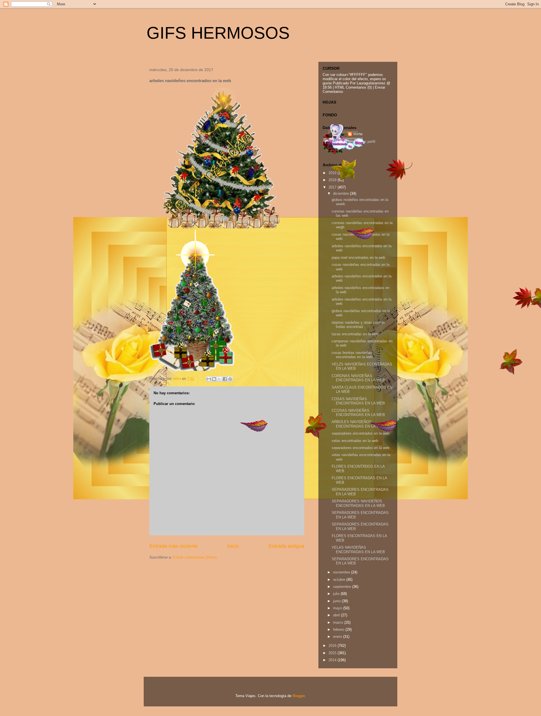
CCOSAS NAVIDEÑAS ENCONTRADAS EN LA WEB (358, 412)
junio (337, 601)
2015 (333, 653)
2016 (333, 645)
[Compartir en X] (219, 379)
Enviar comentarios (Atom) (195, 557)
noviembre (342, 572)
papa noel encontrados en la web (358, 257)
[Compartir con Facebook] (225, 379)
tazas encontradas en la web (355, 334)
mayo (338, 608)
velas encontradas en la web (355, 441)
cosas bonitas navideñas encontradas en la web (352, 355)
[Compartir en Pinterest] (230, 379)
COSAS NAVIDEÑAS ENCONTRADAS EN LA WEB (358, 401)
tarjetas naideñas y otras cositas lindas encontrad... (358, 324)
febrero (339, 629)
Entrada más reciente (173, 546)
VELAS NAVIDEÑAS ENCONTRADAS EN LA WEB (358, 549)
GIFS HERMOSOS (218, 32)
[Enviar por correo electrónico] (209, 379)
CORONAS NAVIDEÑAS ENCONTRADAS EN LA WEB (358, 378)
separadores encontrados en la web (360, 433)
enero (338, 636)
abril (337, 615)
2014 (333, 660)
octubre (339, 579)
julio (337, 594)
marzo (338, 622)
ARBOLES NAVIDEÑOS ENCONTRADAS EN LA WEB (358, 424)
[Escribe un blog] (214, 379)
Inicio (233, 546)
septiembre (342, 586)
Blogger (298, 696)
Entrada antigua (286, 546)
